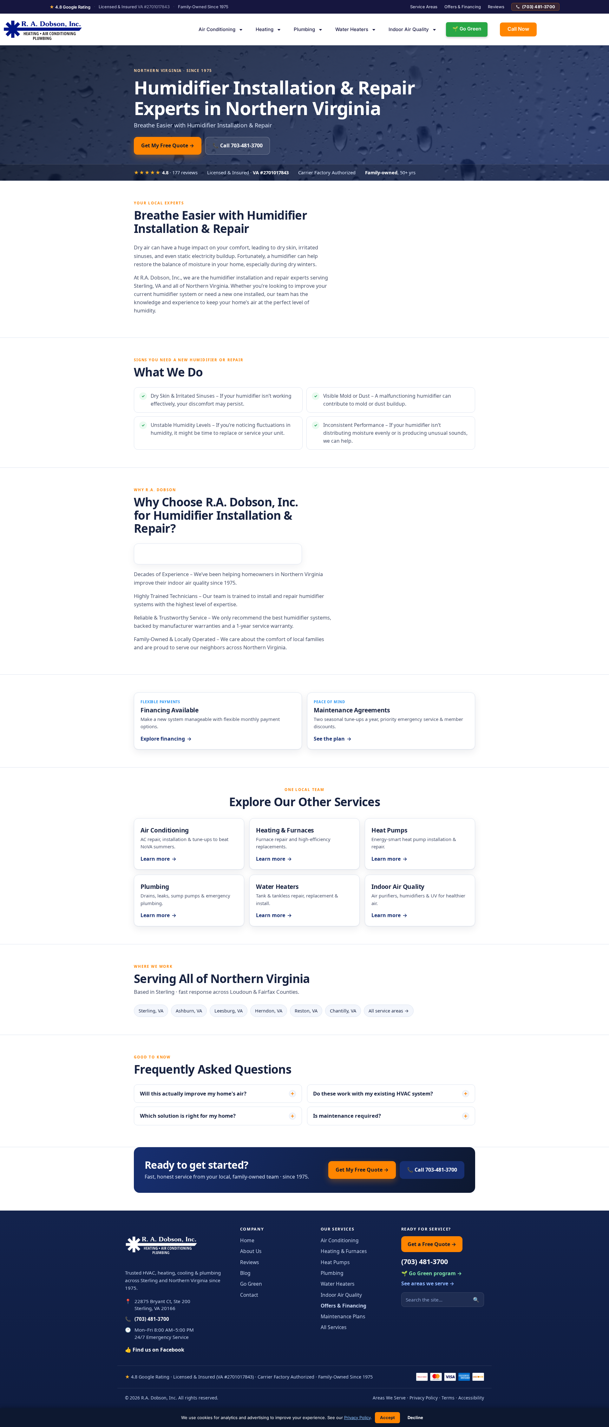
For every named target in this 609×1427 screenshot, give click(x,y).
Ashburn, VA (189, 1011)
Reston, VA (306, 1011)
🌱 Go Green (466, 29)
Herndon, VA (268, 1011)
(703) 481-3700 (538, 6)
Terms (448, 1398)
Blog (245, 1273)
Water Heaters (351, 29)
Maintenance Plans (343, 1316)
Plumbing (304, 29)
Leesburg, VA (228, 1011)
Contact (249, 1294)
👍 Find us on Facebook (154, 1349)
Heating (264, 29)
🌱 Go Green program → (431, 1273)
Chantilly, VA (343, 1011)
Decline (415, 1417)
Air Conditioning (217, 29)
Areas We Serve (389, 1398)
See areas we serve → (427, 1283)
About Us (250, 1251)
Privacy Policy (423, 1398)
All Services (333, 1327)
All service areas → (389, 1011)
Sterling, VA (151, 1011)
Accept (387, 1417)
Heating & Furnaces (344, 1251)
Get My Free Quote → (167, 145)
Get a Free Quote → (432, 1244)
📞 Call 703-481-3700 (238, 145)
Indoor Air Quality (409, 29)
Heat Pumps (335, 1262)
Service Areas (423, 7)
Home (247, 1240)
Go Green (251, 1283)
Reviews (496, 7)
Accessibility (471, 1398)
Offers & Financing (462, 7)
